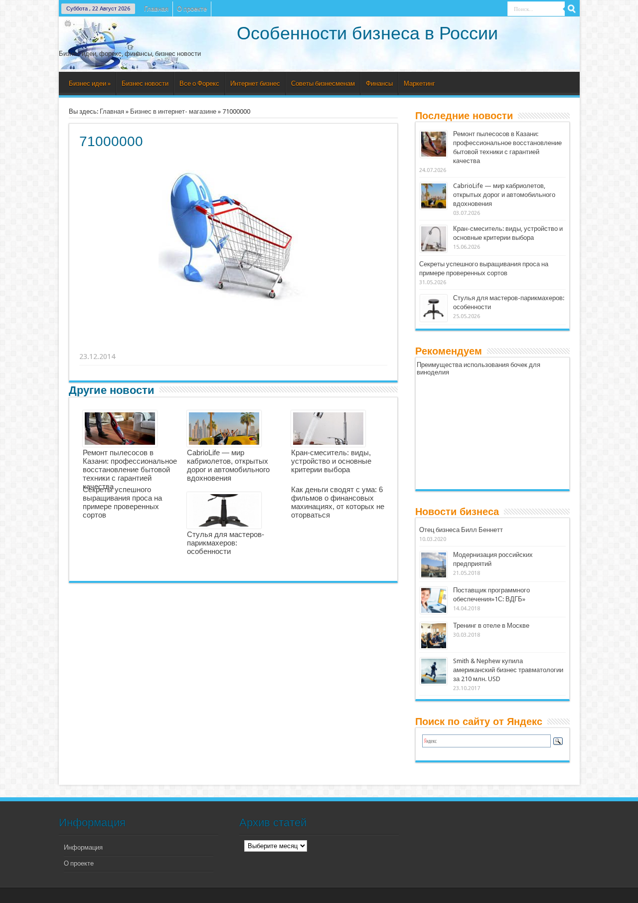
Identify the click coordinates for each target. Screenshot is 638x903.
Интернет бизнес (255, 83)
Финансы (379, 83)
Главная (156, 8)
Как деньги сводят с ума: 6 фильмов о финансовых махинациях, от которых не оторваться (337, 502)
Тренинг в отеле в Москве (491, 625)
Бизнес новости (145, 83)
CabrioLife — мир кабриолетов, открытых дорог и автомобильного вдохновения (228, 465)
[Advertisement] (233, 344)
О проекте (192, 8)
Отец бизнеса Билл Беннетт (461, 530)
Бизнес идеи (90, 83)
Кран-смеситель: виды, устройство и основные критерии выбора (331, 461)
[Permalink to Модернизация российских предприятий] (433, 564)
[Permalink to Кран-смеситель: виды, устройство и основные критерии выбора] (433, 238)
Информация (83, 847)
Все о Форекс (199, 83)
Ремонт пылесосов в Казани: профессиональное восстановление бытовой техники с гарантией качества (130, 469)
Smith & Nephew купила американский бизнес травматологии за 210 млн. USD (508, 670)
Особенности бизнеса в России (367, 33)
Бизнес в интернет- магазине (173, 111)
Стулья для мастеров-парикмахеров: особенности (225, 542)
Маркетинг (419, 83)
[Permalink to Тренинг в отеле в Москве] (433, 635)
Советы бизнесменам (323, 83)
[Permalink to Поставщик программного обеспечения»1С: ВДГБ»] (433, 600)
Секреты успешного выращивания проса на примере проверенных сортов (122, 502)
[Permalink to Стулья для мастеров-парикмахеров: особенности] (433, 308)
